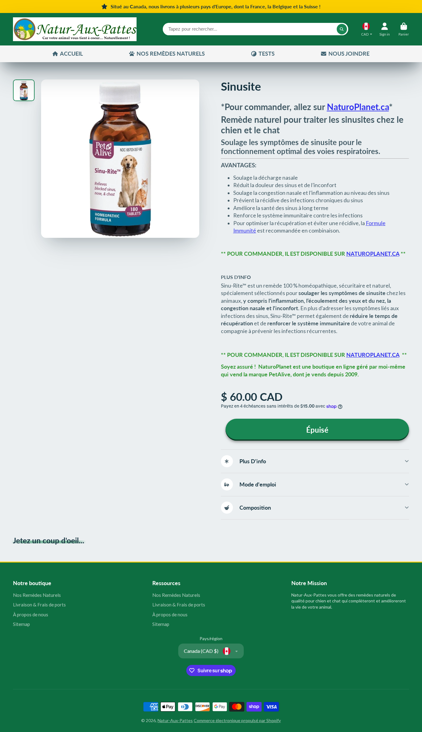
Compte (384, 29)
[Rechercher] (342, 29)
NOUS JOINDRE (348, 53)
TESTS (267, 53)
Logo (75, 29)
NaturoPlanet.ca (358, 106)
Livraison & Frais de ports (39, 604)
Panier (404, 29)
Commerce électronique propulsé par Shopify (237, 720)
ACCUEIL (71, 53)
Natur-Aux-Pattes (175, 720)
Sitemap (21, 624)
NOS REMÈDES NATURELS (171, 53)
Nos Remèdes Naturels (37, 595)
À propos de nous (30, 614)
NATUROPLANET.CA (372, 253)
